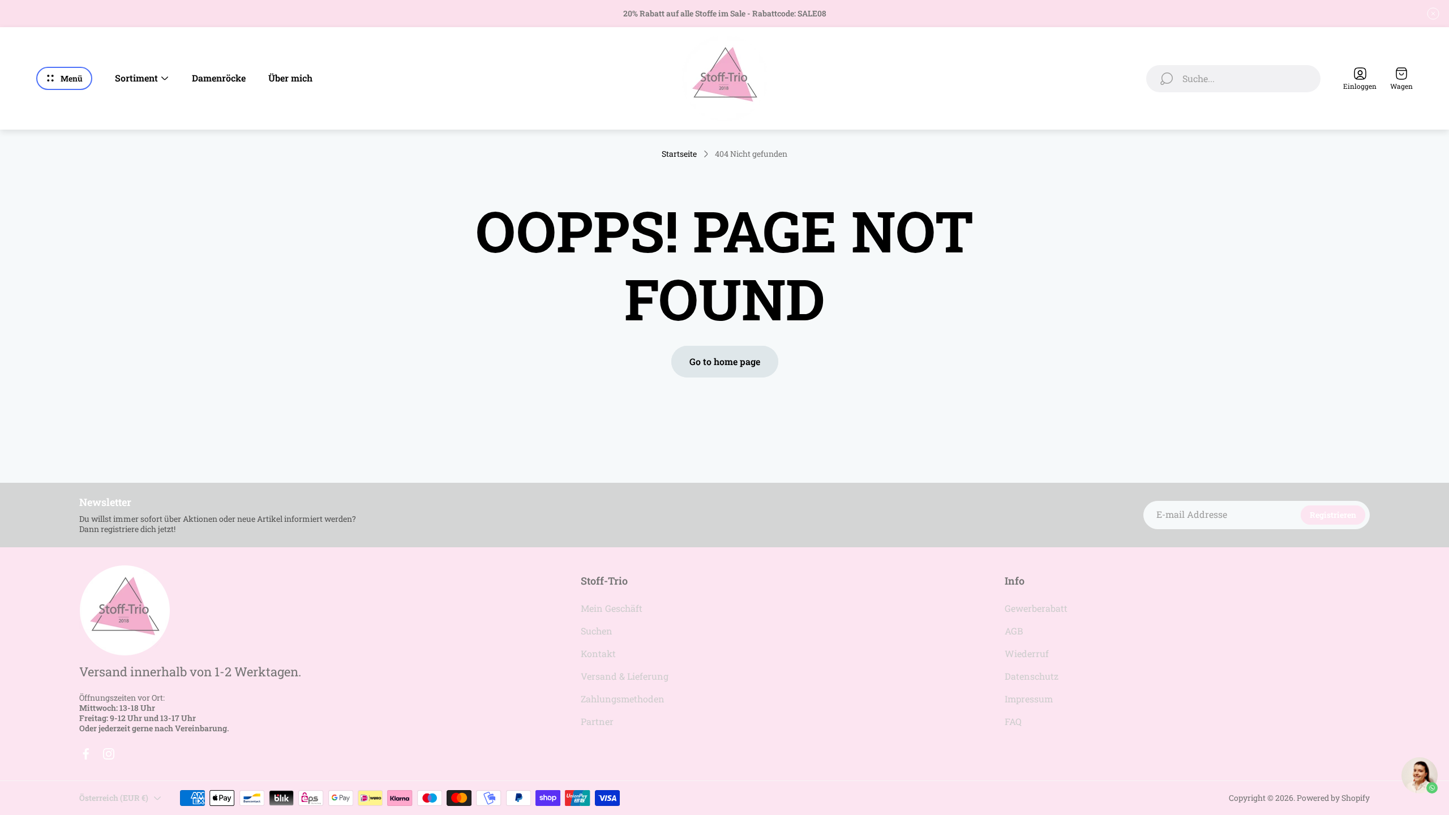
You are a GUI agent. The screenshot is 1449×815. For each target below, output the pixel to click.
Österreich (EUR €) (113, 797)
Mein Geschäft (611, 608)
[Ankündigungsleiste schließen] (1433, 13)
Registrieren (1333, 514)
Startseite (679, 154)
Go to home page (724, 361)
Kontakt (598, 653)
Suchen (596, 631)
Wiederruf (1027, 653)
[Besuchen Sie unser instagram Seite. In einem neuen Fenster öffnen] (108, 754)
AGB (1014, 631)
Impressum (1029, 699)
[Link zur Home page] (124, 610)
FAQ (1013, 721)
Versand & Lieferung (624, 676)
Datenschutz (1031, 676)
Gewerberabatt (1036, 608)
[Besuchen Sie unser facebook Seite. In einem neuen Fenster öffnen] (86, 754)
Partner (597, 721)
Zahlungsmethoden (623, 699)
